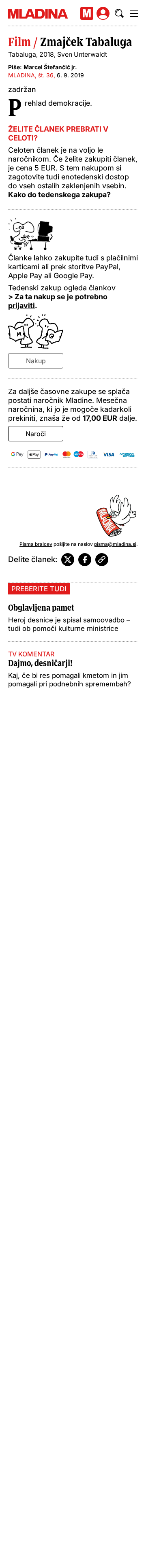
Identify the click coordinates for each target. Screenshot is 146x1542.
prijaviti (21, 305)
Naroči (36, 434)
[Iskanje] (119, 13)
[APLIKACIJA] (86, 13)
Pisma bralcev (35, 544)
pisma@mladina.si (115, 544)
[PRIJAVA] (103, 13)
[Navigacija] (134, 13)
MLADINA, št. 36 (31, 75)
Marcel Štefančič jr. (50, 67)
